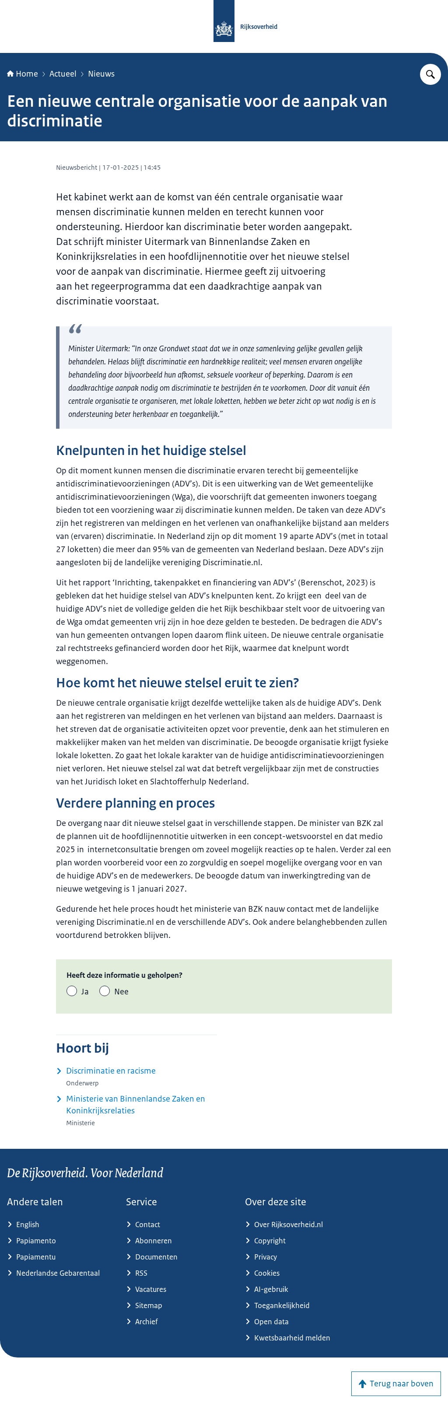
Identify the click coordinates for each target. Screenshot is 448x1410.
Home (27, 74)
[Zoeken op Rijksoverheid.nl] (430, 74)
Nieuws (101, 74)
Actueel (63, 74)
